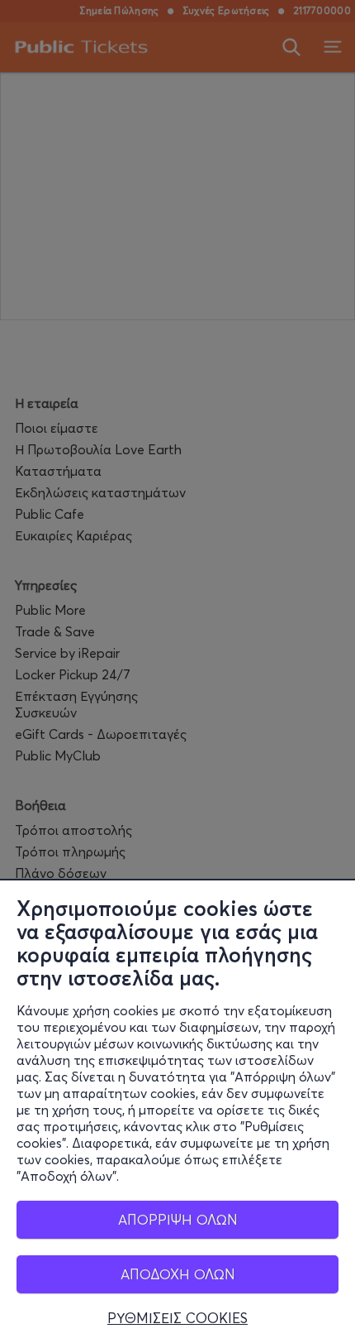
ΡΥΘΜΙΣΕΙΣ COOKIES (177, 1318)
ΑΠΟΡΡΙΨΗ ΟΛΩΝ (178, 1219)
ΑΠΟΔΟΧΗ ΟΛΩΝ (178, 1274)
